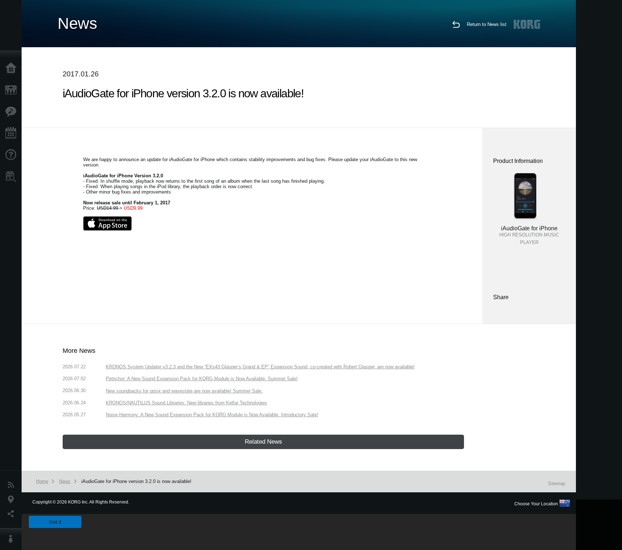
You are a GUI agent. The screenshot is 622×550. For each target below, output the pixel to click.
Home (12, 68)
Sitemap (556, 483)
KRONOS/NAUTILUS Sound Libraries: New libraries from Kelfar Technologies (186, 402)
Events (12, 133)
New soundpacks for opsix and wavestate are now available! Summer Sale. (184, 391)
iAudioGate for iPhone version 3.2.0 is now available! (136, 481)
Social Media (12, 514)
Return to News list (486, 24)
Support (12, 155)
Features (12, 112)
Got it (55, 522)
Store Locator (12, 176)
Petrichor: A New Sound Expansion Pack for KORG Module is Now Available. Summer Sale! (202, 378)
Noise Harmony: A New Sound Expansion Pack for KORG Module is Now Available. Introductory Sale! (212, 414)
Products (12, 90)
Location (12, 499)
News (12, 485)
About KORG (12, 539)
